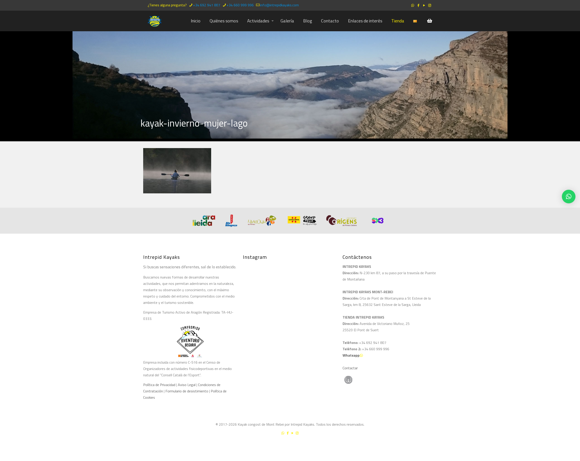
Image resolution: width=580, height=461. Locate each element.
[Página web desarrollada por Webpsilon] (369, 380)
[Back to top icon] (558, 445)
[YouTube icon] (424, 5)
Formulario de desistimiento (187, 391)
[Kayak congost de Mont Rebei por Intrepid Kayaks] (155, 21)
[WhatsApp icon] (412, 5)
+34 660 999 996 (240, 5)
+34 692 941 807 (206, 5)
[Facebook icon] (418, 5)
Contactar (350, 368)
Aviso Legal (187, 384)
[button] (568, 196)
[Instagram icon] (429, 5)
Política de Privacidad (159, 384)
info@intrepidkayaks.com (279, 5)
